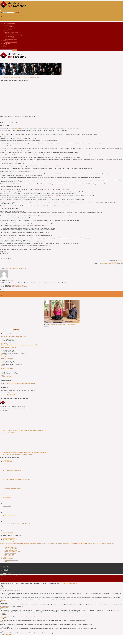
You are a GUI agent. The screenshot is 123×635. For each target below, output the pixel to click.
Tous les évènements (6, 376)
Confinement (33, 543)
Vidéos (103, 543)
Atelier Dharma (2, 543)
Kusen (45, 543)
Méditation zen (66, 543)
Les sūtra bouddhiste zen (11, 560)
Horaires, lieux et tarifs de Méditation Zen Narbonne (15, 15)
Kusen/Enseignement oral (17, 77)
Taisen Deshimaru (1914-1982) (12, 551)
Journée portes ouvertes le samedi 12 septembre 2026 (16, 479)
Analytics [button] (2, 621)
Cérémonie (38, 543)
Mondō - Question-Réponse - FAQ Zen (28, 452)
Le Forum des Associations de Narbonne (12, 470)
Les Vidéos (7, 393)
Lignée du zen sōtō (53, 543)
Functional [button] (2, 613)
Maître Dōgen (120, 260)
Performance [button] (3, 617)
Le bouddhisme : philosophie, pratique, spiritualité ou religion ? (18, 454)
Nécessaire (4, 602)
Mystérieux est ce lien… (9, 515)
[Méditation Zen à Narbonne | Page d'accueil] (13, 7)
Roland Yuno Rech (91, 543)
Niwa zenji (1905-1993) (10, 553)
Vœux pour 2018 (7, 506)
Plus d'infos (4, 354)
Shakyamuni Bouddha (10, 547)
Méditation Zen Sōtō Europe (10, 432)
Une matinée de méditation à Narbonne (12, 488)
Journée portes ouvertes (20, 345)
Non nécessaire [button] (4, 607)
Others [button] (2, 630)
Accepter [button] (63, 583)
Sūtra (100, 543)
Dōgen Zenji (17, 128)
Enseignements (6, 30)
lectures (48, 543)
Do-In (2, 365)
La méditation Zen (7, 25)
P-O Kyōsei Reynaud (13, 268)
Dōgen (7, 268)
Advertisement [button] (4, 626)
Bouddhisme (17, 543)
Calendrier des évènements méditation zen (13, 19)
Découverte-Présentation (7, 345)
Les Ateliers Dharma (10, 394)
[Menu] (0, 10)
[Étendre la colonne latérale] (0, 289)
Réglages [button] (75, 583)
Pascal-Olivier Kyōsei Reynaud (10, 20)
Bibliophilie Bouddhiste (10, 543)
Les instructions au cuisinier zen (108, 263)
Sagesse (97, 543)
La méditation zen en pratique (10, 18)
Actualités (5, 45)
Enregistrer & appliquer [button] (6, 634)
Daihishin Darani (7, 497)
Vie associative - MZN (33, 345)
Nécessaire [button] (3, 600)
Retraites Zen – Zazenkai (11, 42)
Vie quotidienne (22, 268)
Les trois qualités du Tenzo (117, 262)
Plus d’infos (4, 343)
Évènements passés (7, 430)
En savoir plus (69, 583)
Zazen (113, 543)
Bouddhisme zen (24, 543)
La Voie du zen (16, 430)
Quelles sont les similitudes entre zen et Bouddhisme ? (16, 524)
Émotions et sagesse (8, 532)
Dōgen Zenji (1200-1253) (11, 548)
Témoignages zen (41, 430)
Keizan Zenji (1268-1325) (11, 550)
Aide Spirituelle (6, 43)
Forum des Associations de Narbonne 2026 (13, 336)
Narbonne (73, 543)
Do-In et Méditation (7, 358)
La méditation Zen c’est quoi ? (10, 16)
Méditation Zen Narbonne (9, 538)
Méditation (60, 543)
